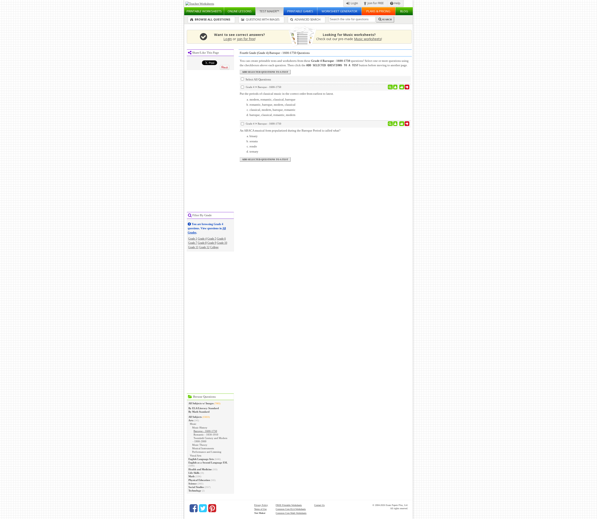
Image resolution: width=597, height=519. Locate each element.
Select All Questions (258, 79)
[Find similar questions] (390, 87)
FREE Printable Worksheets (289, 505)
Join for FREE (375, 3)
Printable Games (300, 11)
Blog (404, 11)
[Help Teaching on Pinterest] (212, 508)
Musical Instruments (203, 448)
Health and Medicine (200, 469)
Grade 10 (222, 242)
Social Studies (196, 487)
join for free (246, 39)
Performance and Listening (206, 451)
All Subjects (195, 416)
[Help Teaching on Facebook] (194, 508)
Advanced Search (307, 19)
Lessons (240, 11)
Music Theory (199, 444)
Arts (190, 420)
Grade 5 (211, 238)
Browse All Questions (212, 19)
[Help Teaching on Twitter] (203, 508)
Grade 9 (211, 242)
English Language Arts (201, 459)
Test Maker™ (269, 11)
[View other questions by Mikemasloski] (395, 123)
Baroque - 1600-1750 (205, 431)
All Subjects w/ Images (201, 403)
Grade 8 (202, 242)
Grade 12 (204, 247)
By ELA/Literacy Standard (203, 408)
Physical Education (199, 480)
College (214, 247)
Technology (194, 490)
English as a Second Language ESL (208, 462)
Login (354, 3)
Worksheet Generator (339, 11)
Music (193, 423)
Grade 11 (193, 247)
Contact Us (319, 505)
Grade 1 (192, 238)
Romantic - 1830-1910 (206, 434)
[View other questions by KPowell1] (395, 87)
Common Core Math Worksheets (291, 513)
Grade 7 (192, 242)
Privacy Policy (261, 505)
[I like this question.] (401, 87)
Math (191, 476)
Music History (199, 427)
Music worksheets (367, 39)
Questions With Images (262, 19)
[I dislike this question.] (407, 87)
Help (396, 3)
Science (192, 483)
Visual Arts (195, 455)
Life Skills (193, 472)
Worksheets (204, 11)
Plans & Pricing (378, 11)
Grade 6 (221, 238)
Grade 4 (202, 238)
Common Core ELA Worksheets (291, 509)
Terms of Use (260, 509)
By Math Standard (198, 411)
